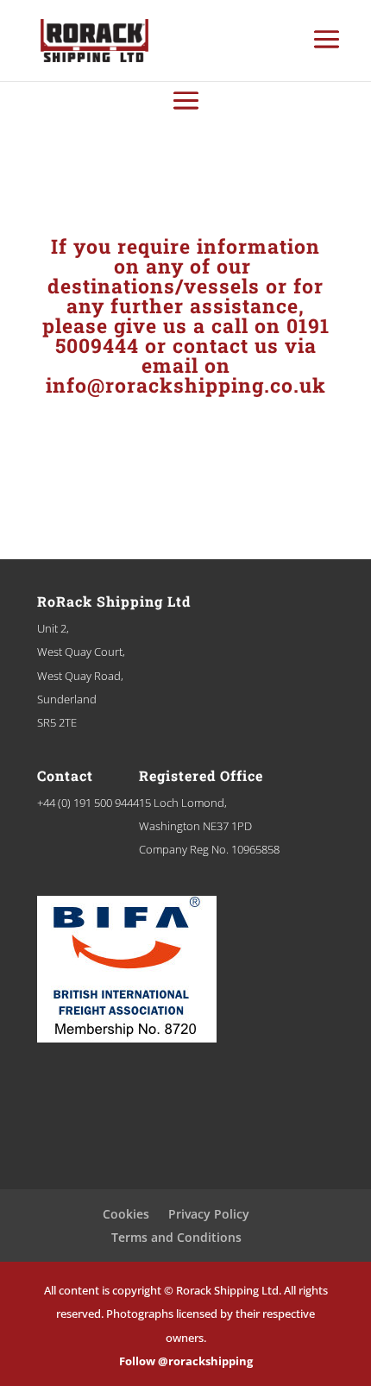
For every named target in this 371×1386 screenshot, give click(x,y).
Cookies (126, 1214)
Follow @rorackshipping (186, 1361)
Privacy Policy (208, 1214)
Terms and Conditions (176, 1237)
